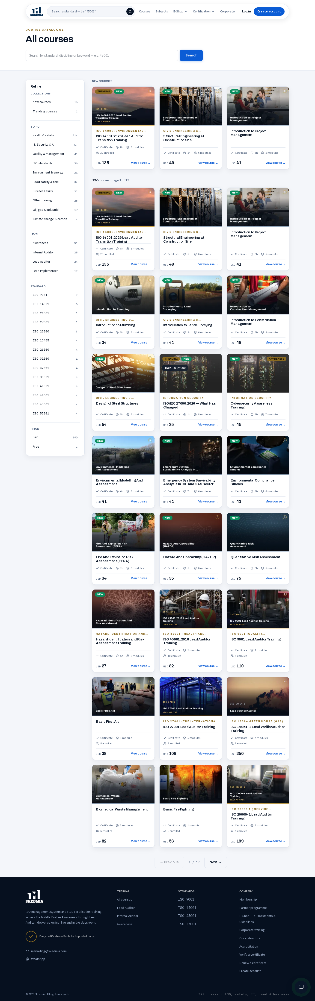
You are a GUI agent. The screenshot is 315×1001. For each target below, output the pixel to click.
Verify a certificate (252, 954)
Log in (246, 11)
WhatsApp (38, 959)
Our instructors (249, 938)
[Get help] (301, 987)
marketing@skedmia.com (49, 951)
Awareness (124, 924)
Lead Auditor (126, 907)
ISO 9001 (186, 899)
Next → (216, 862)
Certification (202, 11)
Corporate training (252, 930)
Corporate (227, 11)
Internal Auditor (127, 915)
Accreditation (248, 946)
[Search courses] (130, 11)
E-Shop (178, 11)
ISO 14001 (187, 907)
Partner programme (253, 907)
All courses (124, 899)
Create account (250, 971)
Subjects (162, 11)
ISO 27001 (187, 924)
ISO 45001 (187, 915)
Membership (248, 899)
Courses (144, 11)
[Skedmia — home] (36, 11)
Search (191, 55)
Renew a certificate (253, 962)
